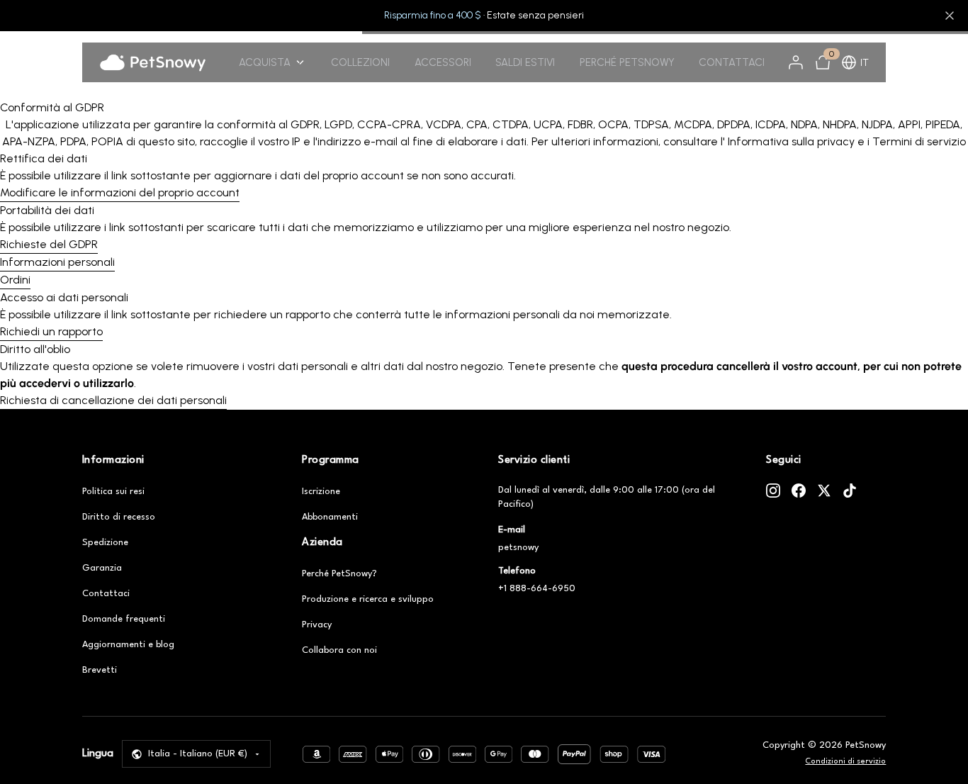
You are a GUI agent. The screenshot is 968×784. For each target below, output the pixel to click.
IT (864, 63)
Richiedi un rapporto (51, 331)
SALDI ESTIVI (525, 62)
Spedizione (105, 542)
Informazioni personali (57, 262)
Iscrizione (321, 491)
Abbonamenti (330, 517)
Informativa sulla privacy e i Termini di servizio (845, 141)
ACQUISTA (265, 62)
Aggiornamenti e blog (128, 644)
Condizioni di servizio (845, 762)
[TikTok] (850, 490)
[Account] (795, 62)
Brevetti (99, 670)
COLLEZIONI (360, 62)
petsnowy (518, 547)
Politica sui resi (113, 491)
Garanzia (102, 568)
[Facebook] (799, 490)
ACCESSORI (443, 62)
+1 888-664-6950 (536, 588)
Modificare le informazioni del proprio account (120, 192)
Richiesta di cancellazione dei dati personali (113, 400)
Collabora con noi (339, 650)
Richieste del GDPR (49, 244)
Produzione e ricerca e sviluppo (368, 599)
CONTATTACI (732, 62)
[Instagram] (773, 490)
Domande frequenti (123, 619)
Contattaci (106, 593)
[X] (824, 490)
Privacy (317, 624)
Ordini (15, 279)
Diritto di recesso (118, 517)
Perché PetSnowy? (339, 573)
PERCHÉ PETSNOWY (627, 62)
